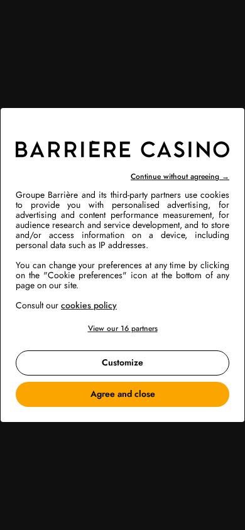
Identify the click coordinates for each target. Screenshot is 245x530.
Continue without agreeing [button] (180, 176)
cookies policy (89, 305)
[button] (122, 329)
